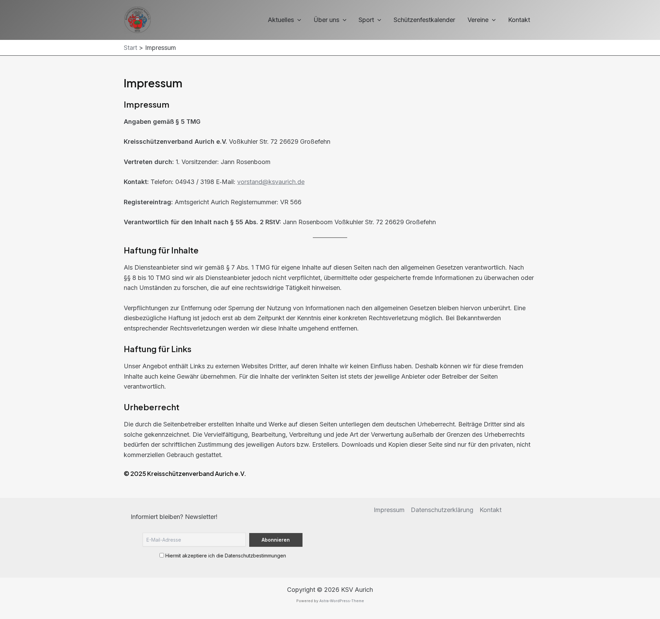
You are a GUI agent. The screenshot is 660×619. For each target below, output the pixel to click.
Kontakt (519, 19)
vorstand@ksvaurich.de (271, 181)
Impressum (389, 509)
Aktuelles (281, 19)
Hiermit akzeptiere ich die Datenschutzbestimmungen (225, 555)
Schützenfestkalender (424, 19)
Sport (366, 19)
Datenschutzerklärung (442, 509)
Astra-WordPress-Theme (341, 601)
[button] (297, 20)
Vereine (478, 19)
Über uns (326, 19)
